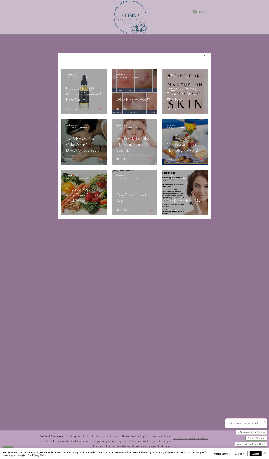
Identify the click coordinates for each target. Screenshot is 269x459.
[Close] (265, 454)
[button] (203, 54)
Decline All (240, 453)
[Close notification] (264, 421)
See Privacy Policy (37, 455)
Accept (255, 453)
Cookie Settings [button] (222, 453)
